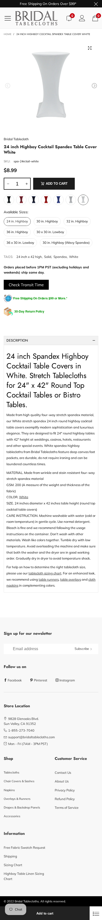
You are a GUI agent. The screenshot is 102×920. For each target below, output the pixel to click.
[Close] (96, 913)
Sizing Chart (13, 865)
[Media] (90, 48)
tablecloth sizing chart (44, 573)
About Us (62, 781)
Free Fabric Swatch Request (24, 847)
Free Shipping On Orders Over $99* (48, 3)
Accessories (12, 816)
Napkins (9, 790)
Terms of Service (66, 808)
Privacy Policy (65, 790)
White (73, 257)
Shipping (10, 856)
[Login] (82, 18)
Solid (47, 257)
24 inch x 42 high (29, 257)
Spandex (60, 257)
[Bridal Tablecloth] (38, 18)
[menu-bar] (9, 18)
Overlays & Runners (17, 799)
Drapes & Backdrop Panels (22, 807)
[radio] (9, 200)
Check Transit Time (26, 284)
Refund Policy (65, 799)
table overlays (70, 579)
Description (17, 340)
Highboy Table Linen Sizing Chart (24, 876)
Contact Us (63, 773)
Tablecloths (11, 772)
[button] (8, 86)
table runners (49, 579)
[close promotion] (96, 3)
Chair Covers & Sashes (19, 781)
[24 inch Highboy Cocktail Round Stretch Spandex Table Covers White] (51, 86)
